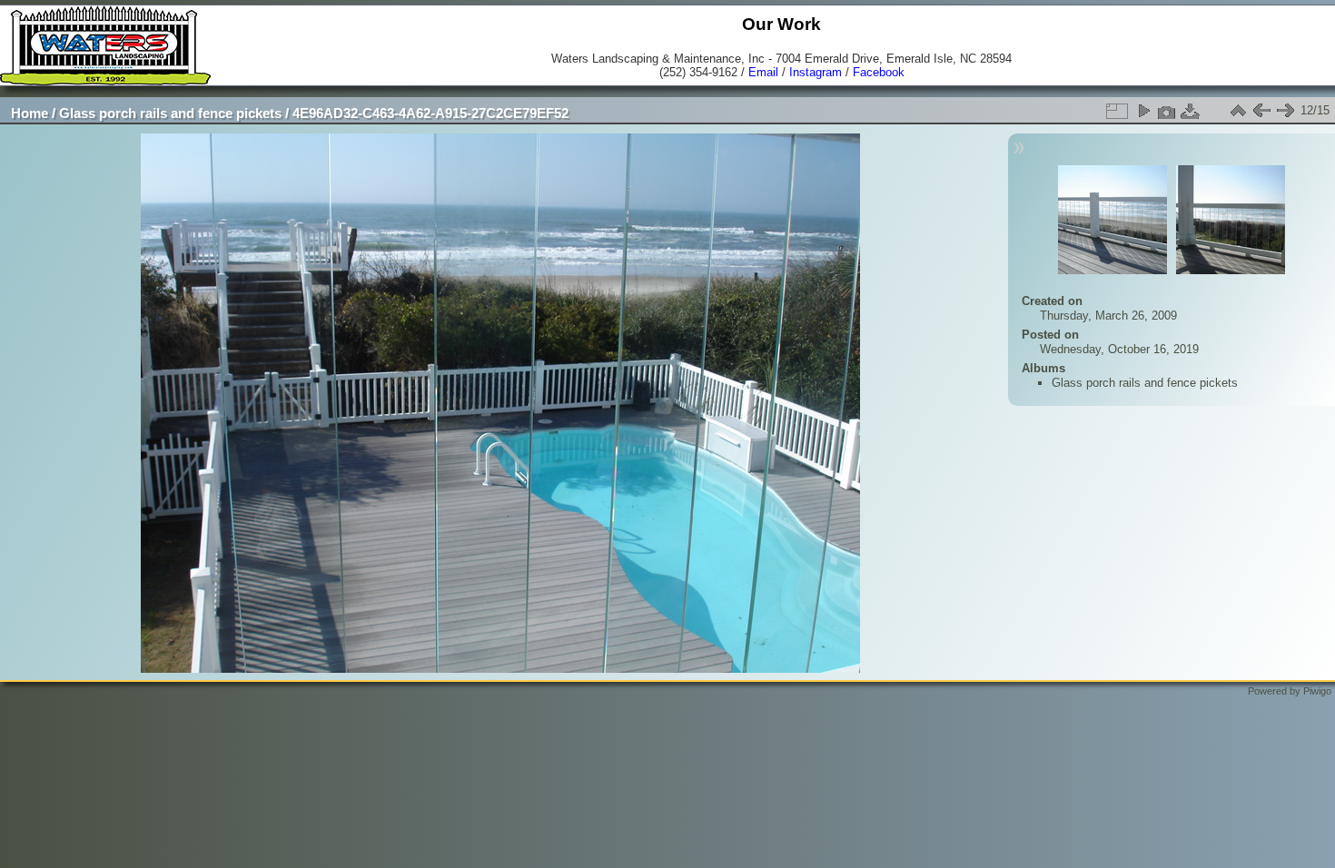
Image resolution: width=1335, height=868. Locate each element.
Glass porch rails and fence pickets (170, 113)
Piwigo (1317, 691)
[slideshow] (1143, 111)
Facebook (879, 72)
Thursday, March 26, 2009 (1108, 315)
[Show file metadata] (1167, 111)
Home (29, 113)
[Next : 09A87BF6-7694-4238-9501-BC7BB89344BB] (1285, 111)
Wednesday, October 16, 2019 (1119, 349)
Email (763, 72)
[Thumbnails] (1238, 111)
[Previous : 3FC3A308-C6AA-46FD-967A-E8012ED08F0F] (1261, 111)
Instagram (815, 72)
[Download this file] (1190, 111)
